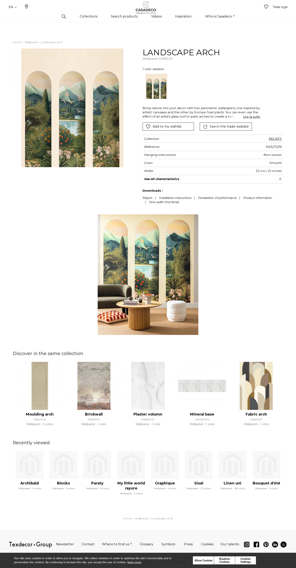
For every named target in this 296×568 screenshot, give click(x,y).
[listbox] (199, 86)
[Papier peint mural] (283, 545)
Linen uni (232, 483)
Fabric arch (256, 414)
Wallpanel (31, 42)
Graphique (165, 483)
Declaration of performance (217, 198)
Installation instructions (175, 198)
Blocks (63, 483)
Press (188, 544)
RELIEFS (275, 139)
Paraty (97, 483)
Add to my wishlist (167, 126)
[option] (156, 86)
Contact (88, 544)
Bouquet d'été (266, 483)
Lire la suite (251, 117)
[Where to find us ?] (26, 7)
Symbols (168, 544)
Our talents (229, 544)
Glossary (146, 544)
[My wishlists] (266, 7)
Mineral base (202, 414)
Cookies (207, 544)
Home (17, 42)
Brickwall (94, 414)
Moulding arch (40, 414)
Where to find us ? (117, 544)
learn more (134, 562)
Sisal (198, 483)
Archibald (29, 483)
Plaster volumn (148, 414)
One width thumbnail (164, 202)
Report (147, 198)
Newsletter (65, 544)
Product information (257, 198)
